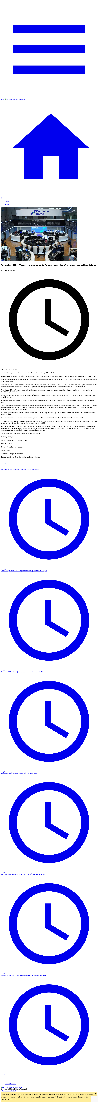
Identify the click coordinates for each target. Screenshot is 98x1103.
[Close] (96, 1094)
